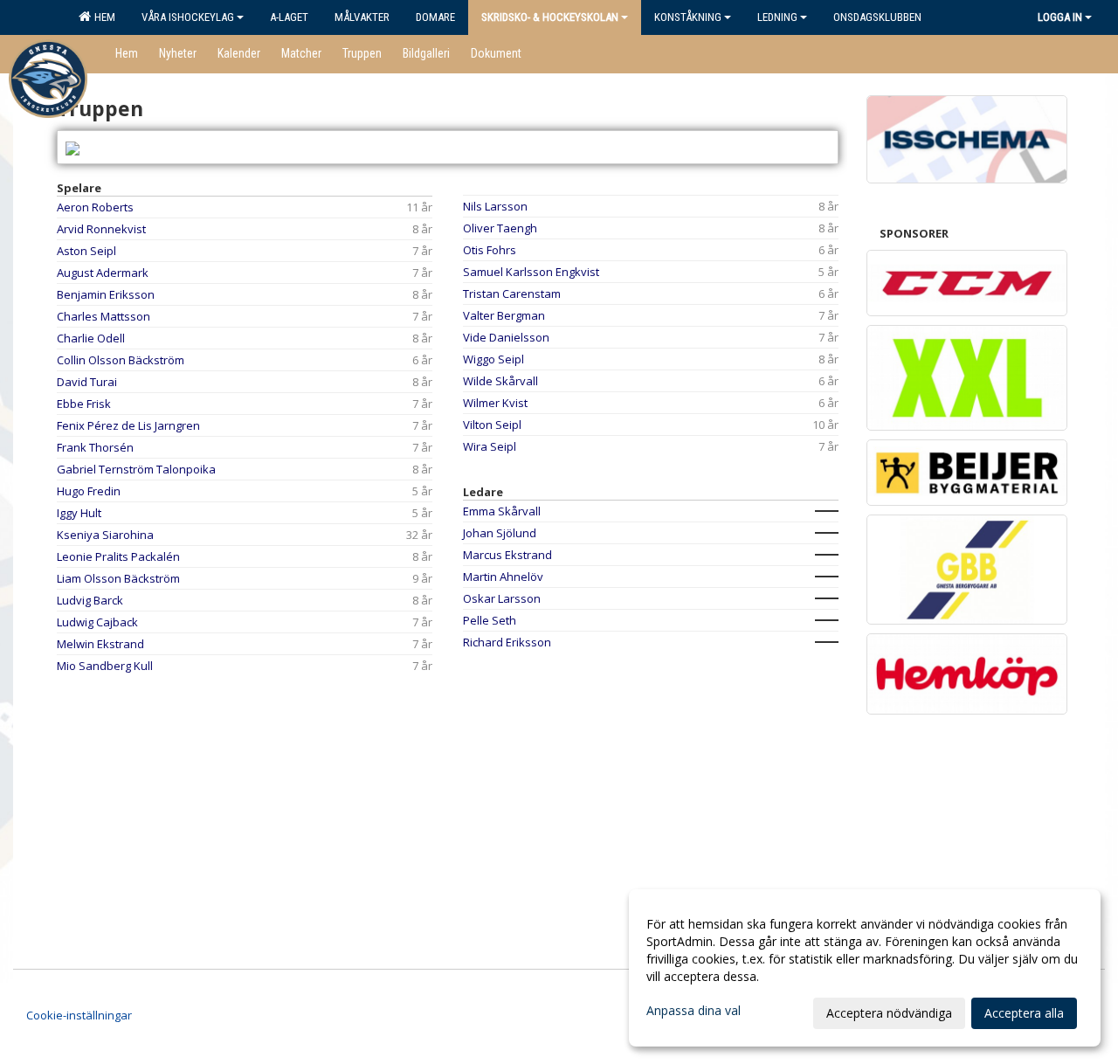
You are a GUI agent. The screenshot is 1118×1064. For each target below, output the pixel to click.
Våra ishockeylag (187, 17)
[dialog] (865, 968)
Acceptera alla (1024, 1013)
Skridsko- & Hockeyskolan (549, 17)
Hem (102, 17)
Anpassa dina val (693, 1011)
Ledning (777, 17)
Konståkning (687, 17)
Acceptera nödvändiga (889, 1013)
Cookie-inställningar (79, 1015)
